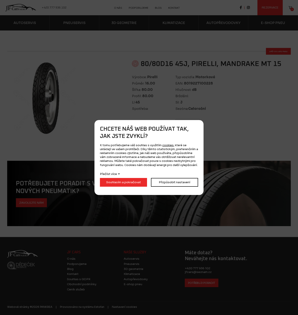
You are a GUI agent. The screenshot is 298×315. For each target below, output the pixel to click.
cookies (168, 145)
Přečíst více (108, 174)
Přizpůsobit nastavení (174, 182)
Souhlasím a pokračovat (123, 182)
